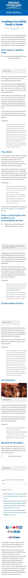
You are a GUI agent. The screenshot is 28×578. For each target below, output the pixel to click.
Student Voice (15, 29)
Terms (18, 574)
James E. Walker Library (19, 479)
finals (12, 479)
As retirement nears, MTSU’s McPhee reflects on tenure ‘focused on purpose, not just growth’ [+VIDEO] (15, 513)
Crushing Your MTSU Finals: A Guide (14, 23)
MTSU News (12, 12)
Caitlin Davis (9, 28)
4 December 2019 (19, 28)
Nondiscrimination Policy (8, 566)
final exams (8, 479)
